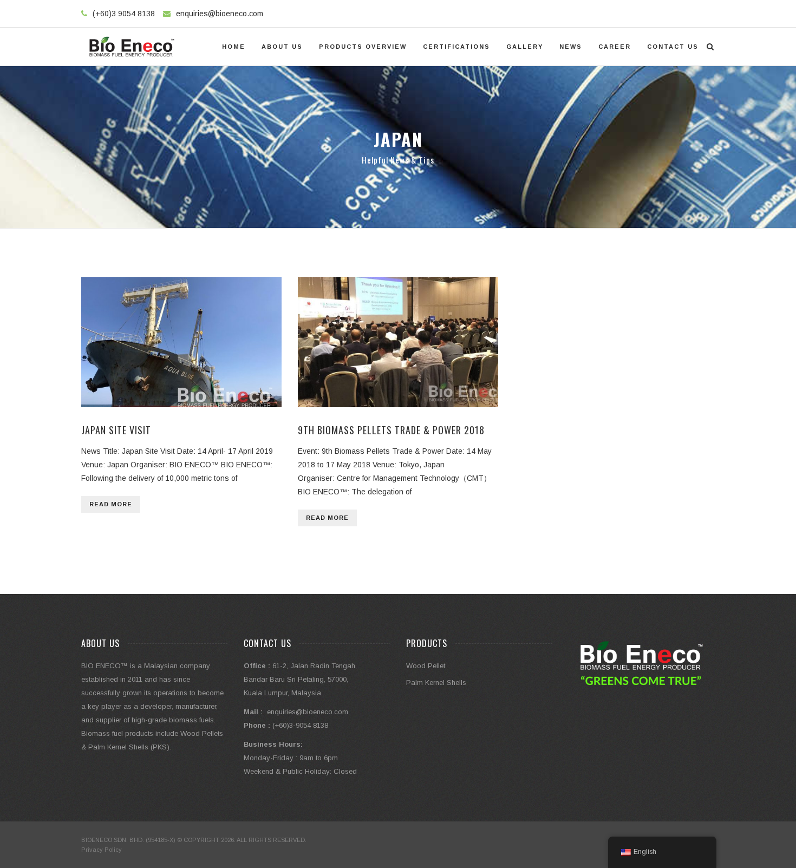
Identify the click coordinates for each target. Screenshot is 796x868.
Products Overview (363, 46)
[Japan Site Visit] (181, 342)
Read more (110, 504)
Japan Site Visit (116, 430)
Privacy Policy (101, 849)
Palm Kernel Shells (436, 682)
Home (233, 46)
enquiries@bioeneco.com (219, 13)
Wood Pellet (425, 666)
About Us (282, 46)
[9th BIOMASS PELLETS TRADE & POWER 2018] (398, 342)
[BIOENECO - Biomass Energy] (132, 47)
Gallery (524, 46)
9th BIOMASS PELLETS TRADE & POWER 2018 (391, 430)
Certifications (456, 46)
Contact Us (673, 46)
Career (614, 46)
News (570, 46)
